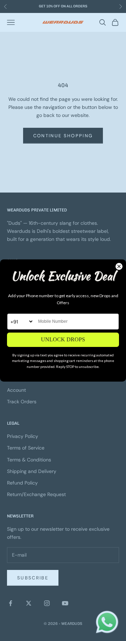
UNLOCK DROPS (63, 339)
